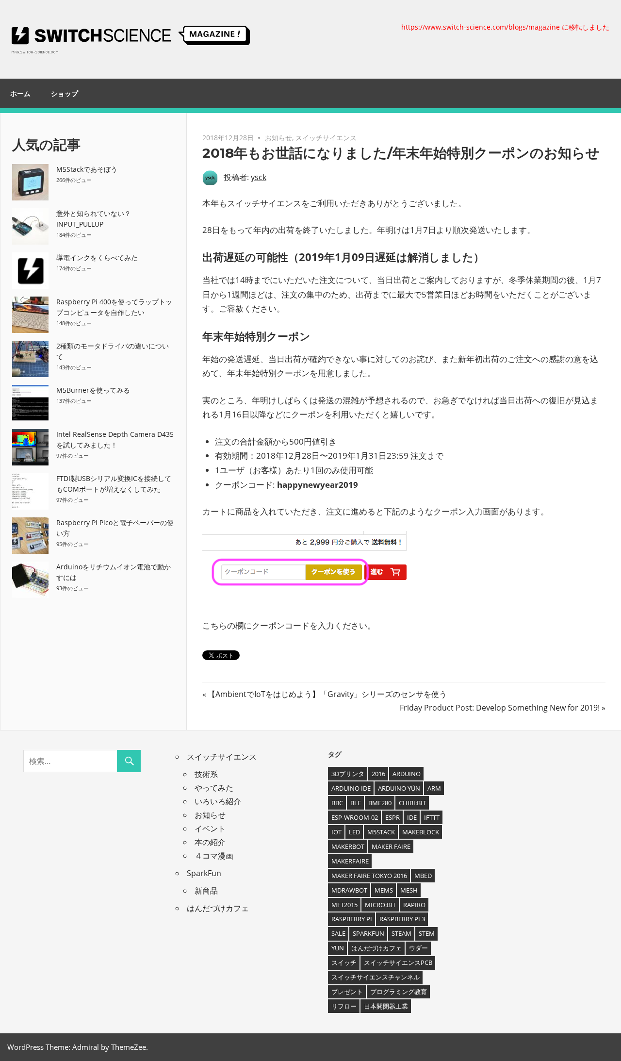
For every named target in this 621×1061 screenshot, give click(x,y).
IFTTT (432, 817)
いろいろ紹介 (218, 801)
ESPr (392, 817)
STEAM (401, 933)
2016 (378, 773)
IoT (336, 832)
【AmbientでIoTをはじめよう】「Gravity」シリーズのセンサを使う (327, 694)
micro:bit (380, 904)
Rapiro (414, 904)
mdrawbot (349, 890)
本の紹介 (210, 842)
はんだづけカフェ (218, 908)
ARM (434, 788)
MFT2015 (344, 904)
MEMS (384, 890)
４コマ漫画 (214, 855)
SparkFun (204, 873)
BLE (355, 802)
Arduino (406, 773)
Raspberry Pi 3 (402, 918)
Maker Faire (391, 846)
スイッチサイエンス (326, 137)
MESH (409, 890)
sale (338, 933)
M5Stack (381, 832)
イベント (210, 828)
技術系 (206, 774)
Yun (337, 948)
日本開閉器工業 (386, 1006)
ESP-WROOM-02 (354, 817)
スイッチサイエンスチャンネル (375, 977)
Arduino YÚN (399, 788)
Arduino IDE (351, 788)
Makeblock (420, 832)
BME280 (380, 802)
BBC (337, 802)
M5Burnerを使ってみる (93, 390)
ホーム (20, 93)
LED (354, 832)
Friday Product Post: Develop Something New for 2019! (500, 707)
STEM (427, 933)
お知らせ (278, 137)
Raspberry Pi (351, 918)
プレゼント (347, 991)
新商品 (206, 890)
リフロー (344, 1006)
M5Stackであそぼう (86, 169)
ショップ (64, 93)
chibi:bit (412, 802)
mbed (423, 875)
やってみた (214, 787)
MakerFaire (350, 861)
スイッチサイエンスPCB (398, 962)
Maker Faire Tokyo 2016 (369, 875)
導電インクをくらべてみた (97, 257)
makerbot (347, 846)
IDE (412, 817)
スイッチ (344, 962)
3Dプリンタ (347, 773)
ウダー (418, 948)
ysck (258, 177)
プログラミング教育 (398, 991)
